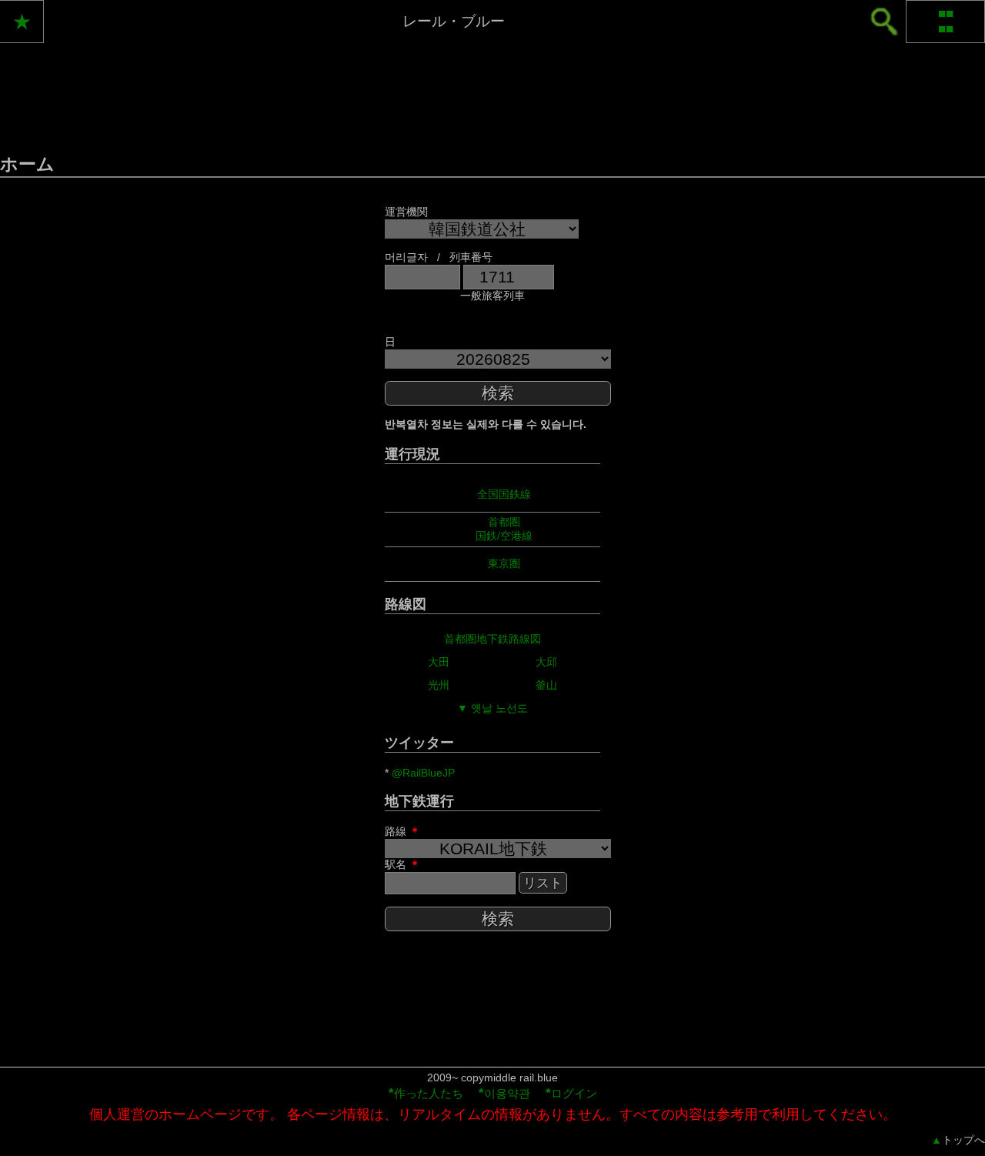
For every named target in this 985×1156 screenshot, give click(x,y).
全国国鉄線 (504, 494)
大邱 (546, 662)
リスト (543, 883)
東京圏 (504, 563)
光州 (438, 685)
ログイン (571, 1093)
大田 (438, 662)
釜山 (546, 685)
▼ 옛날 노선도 (492, 708)
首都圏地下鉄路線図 (492, 639)
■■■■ (945, 21)
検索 (498, 393)
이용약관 (504, 1093)
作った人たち (426, 1093)
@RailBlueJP (423, 773)
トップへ (958, 1140)
